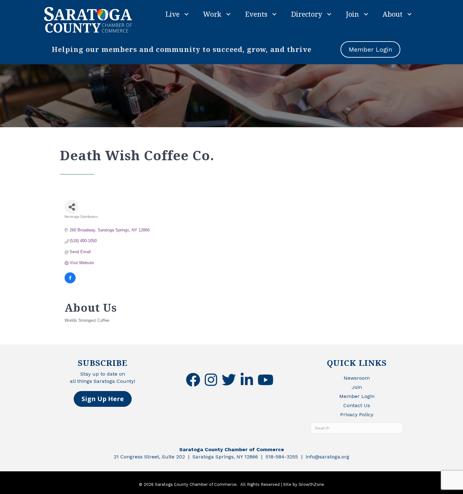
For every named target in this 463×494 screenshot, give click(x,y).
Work (212, 14)
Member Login (356, 396)
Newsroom (357, 378)
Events (256, 14)
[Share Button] (72, 207)
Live (172, 14)
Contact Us (356, 405)
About (393, 14)
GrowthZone (311, 484)
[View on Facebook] (70, 282)
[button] (103, 399)
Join (352, 14)
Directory (306, 14)
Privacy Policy (356, 414)
